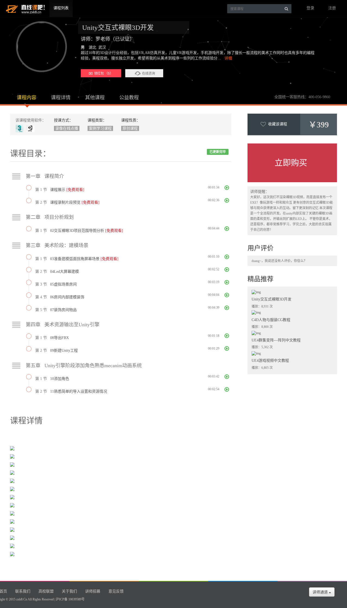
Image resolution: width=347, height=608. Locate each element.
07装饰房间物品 (63, 310)
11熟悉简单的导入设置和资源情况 (78, 391)
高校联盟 (46, 591)
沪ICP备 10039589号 (70, 599)
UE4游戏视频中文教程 (270, 361)
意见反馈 (116, 591)
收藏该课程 (276, 124)
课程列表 (61, 8)
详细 (228, 58)
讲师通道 (321, 592)
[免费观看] (75, 190)
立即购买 (291, 162)
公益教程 (129, 97)
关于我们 (69, 591)
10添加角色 (59, 379)
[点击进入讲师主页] (39, 46)
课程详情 (60, 97)
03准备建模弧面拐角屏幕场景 (75, 259)
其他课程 (95, 97)
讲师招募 (92, 591)
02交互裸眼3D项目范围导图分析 (77, 231)
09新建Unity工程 (64, 350)
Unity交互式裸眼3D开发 (271, 299)
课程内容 (26, 97)
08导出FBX (59, 338)
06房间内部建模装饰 (67, 297)
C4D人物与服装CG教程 (271, 320)
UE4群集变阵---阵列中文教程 (276, 340)
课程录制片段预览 (66, 202)
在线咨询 (148, 73)
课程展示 (58, 190)
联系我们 (22, 591)
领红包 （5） (102, 73)
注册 (332, 8)
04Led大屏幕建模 (64, 272)
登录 (310, 8)
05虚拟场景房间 (63, 284)
